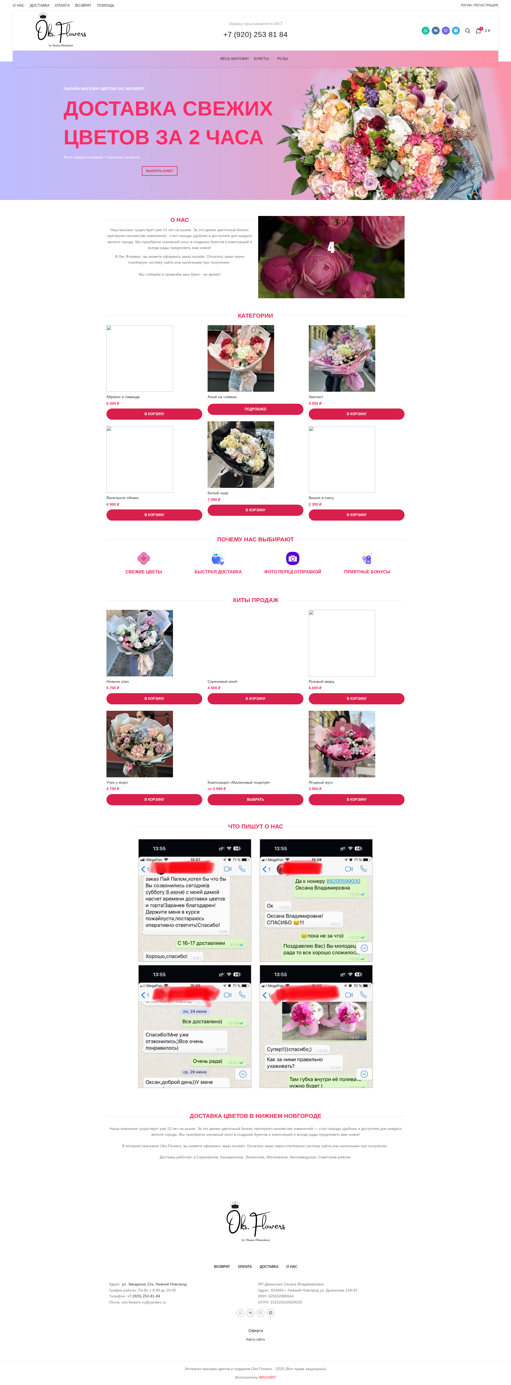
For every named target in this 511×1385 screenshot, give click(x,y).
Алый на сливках (222, 397)
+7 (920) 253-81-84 (143, 1296)
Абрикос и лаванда (123, 397)
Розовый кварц (321, 681)
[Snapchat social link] (446, 31)
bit (267, 1377)
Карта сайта (255, 1339)
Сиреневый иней (222, 681)
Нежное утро (117, 681)
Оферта (255, 1330)
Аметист (316, 397)
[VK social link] (436, 31)
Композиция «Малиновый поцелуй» (239, 782)
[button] (154, 414)
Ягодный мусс (321, 782)
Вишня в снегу (321, 498)
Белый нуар (218, 493)
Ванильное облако (122, 498)
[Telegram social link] (456, 31)
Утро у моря (117, 782)
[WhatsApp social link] (426, 31)
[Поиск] (468, 30)
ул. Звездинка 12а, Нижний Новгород (154, 1284)
